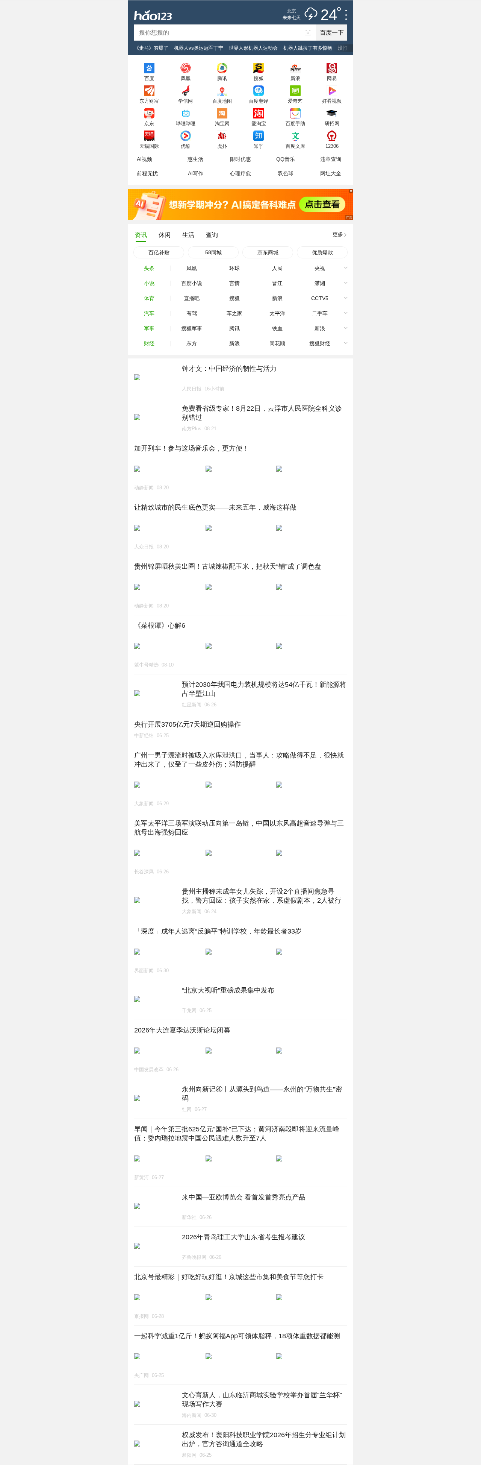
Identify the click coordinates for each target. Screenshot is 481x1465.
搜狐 (258, 78)
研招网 (332, 123)
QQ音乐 (285, 159)
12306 (332, 146)
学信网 (185, 100)
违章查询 (330, 159)
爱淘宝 (258, 123)
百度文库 (295, 146)
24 (329, 15)
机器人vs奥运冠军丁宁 (198, 48)
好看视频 (332, 100)
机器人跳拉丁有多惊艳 (307, 48)
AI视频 (144, 159)
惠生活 (195, 159)
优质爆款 (322, 252)
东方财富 (149, 100)
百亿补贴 (158, 252)
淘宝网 (222, 123)
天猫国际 (149, 146)
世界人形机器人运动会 (253, 48)
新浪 (295, 78)
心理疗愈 (240, 173)
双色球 (285, 173)
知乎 (258, 146)
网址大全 (330, 173)
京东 (149, 123)
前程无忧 (147, 173)
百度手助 (295, 123)
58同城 (213, 252)
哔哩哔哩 (185, 123)
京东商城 (267, 252)
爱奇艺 (295, 100)
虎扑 (222, 146)
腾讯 (222, 78)
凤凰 (186, 78)
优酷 (186, 146)
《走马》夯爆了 (151, 48)
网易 (332, 78)
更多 (338, 234)
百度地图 (222, 100)
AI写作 (195, 173)
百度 (149, 78)
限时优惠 (240, 159)
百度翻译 (258, 100)
